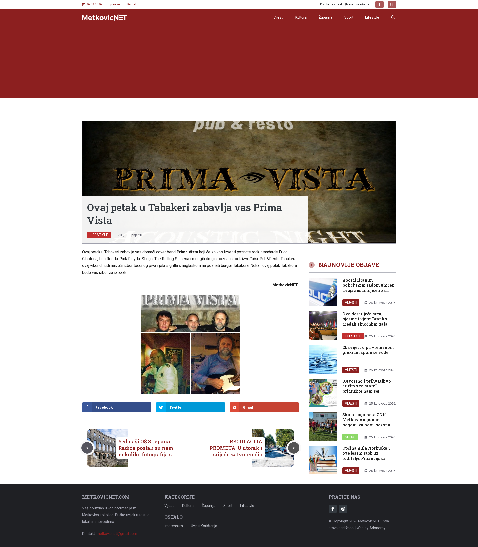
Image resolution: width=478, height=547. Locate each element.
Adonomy (377, 528)
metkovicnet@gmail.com (117, 533)
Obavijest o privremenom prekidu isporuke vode (368, 350)
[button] (393, 17)
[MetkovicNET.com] (104, 17)
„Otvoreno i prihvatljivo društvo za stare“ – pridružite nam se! (366, 386)
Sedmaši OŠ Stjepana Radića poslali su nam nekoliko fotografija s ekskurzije (146, 451)
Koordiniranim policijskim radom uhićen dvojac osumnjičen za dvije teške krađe (368, 287)
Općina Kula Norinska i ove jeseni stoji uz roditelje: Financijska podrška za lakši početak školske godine (367, 458)
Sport (348, 17)
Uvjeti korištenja (204, 526)
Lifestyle (372, 17)
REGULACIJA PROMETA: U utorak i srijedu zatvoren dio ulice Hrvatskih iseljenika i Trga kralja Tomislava (234, 457)
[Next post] (293, 447)
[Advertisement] (239, 63)
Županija (325, 17)
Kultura (301, 17)
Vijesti (278, 17)
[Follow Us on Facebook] (333, 509)
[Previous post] (87, 447)
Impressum (114, 4)
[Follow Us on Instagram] (343, 509)
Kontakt (132, 4)
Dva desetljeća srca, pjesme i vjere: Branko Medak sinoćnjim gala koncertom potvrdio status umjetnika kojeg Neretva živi (365, 326)
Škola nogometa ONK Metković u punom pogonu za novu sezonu (366, 420)
